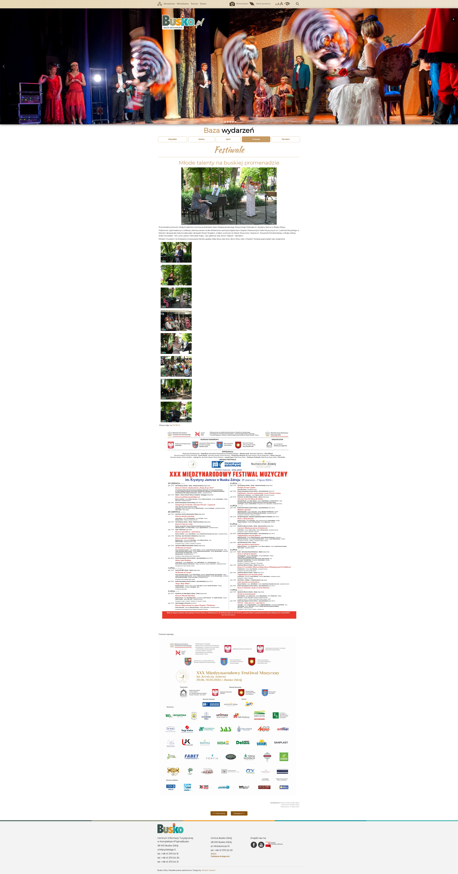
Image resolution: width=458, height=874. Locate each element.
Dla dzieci (286, 139)
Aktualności (169, 3)
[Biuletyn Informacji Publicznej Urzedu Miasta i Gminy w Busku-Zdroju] (274, 848)
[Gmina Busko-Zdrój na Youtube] (261, 848)
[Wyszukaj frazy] (297, 5)
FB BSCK (176, 425)
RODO (213, 854)
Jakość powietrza (263, 4)
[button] (4, 66)
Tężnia (203, 3)
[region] (229, 66)
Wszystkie (172, 139)
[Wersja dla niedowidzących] (286, 5)
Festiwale (256, 139)
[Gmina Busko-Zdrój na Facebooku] (254, 848)
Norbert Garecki (208, 870)
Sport (228, 139)
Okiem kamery (242, 4)
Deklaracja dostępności (220, 856)
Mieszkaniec (183, 3)
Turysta (194, 3)
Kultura (201, 139)
